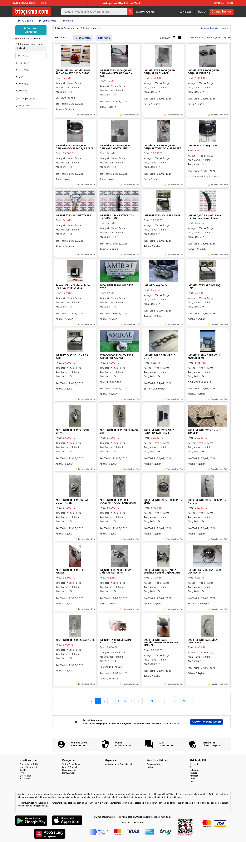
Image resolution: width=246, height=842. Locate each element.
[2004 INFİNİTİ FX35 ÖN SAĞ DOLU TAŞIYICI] (75, 485)
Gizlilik (23, 770)
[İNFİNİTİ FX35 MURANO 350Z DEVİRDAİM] (207, 555)
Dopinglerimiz (153, 764)
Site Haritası (25, 776)
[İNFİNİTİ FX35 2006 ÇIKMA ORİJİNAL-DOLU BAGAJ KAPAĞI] (75, 131)
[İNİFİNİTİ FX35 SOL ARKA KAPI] (163, 201)
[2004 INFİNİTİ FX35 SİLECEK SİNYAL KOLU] (75, 416)
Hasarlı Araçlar (69, 770)
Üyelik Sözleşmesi (28, 767)
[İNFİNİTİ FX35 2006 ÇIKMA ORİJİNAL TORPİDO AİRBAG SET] (163, 131)
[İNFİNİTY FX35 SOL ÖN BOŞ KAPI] (75, 340)
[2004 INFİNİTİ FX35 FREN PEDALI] (75, 555)
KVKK (22, 773)
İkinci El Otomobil (70, 767)
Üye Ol (202, 11)
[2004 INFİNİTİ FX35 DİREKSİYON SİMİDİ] (163, 485)
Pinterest (193, 776)
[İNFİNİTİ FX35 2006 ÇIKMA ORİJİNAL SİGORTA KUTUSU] (119, 131)
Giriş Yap (186, 11)
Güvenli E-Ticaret (223, 2)
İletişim (150, 767)
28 (184, 701)
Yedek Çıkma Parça (71, 764)
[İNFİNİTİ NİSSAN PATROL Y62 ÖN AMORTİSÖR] (119, 201)
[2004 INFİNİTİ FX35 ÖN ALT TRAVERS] (207, 416)
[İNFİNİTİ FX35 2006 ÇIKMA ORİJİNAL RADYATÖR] (163, 56)
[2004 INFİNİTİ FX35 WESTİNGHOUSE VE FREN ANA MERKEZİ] (163, 625)
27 (175, 701)
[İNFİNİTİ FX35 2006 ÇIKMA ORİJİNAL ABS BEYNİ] (119, 555)
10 (159, 701)
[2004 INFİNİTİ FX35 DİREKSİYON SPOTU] (119, 416)
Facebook (193, 764)
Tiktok (192, 778)
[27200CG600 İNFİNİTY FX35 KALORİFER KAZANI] (119, 340)
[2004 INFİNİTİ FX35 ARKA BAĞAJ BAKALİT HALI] (163, 416)
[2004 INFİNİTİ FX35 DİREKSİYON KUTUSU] (207, 485)
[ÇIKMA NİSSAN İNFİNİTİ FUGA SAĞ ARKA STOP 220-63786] (75, 56)
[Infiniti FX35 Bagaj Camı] (207, 131)
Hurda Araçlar (68, 773)
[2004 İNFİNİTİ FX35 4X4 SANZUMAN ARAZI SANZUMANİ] (119, 485)
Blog (43, 2)
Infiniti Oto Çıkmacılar (30, 30)
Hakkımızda (25, 778)
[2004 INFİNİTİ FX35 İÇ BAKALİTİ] (75, 625)
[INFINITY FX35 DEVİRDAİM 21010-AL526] (119, 625)
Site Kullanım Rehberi (30, 764)
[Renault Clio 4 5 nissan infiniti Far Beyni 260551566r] (75, 271)
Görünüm (165, 37)
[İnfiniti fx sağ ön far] (163, 271)
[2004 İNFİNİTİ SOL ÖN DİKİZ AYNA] (119, 271)
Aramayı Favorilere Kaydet (206, 721)
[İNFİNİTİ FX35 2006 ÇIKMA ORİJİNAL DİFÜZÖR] (207, 56)
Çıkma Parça (50, 20)
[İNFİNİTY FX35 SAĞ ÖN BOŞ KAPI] (207, 271)
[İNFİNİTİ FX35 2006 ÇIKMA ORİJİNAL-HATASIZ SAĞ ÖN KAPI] (119, 56)
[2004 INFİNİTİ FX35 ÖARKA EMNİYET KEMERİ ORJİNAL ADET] (163, 555)
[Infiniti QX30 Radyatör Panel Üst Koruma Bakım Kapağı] (207, 201)
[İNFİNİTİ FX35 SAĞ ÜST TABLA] (75, 201)
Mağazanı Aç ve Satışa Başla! (118, 764)
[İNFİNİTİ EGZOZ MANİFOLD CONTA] (163, 340)
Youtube (193, 773)
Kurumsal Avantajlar (24, 2)
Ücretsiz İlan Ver (221, 11)
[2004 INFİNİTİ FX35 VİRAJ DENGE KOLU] (207, 625)
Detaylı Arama (145, 11)
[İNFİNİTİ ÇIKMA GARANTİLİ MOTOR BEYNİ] (207, 340)
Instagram (194, 770)
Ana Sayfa (27, 20)
